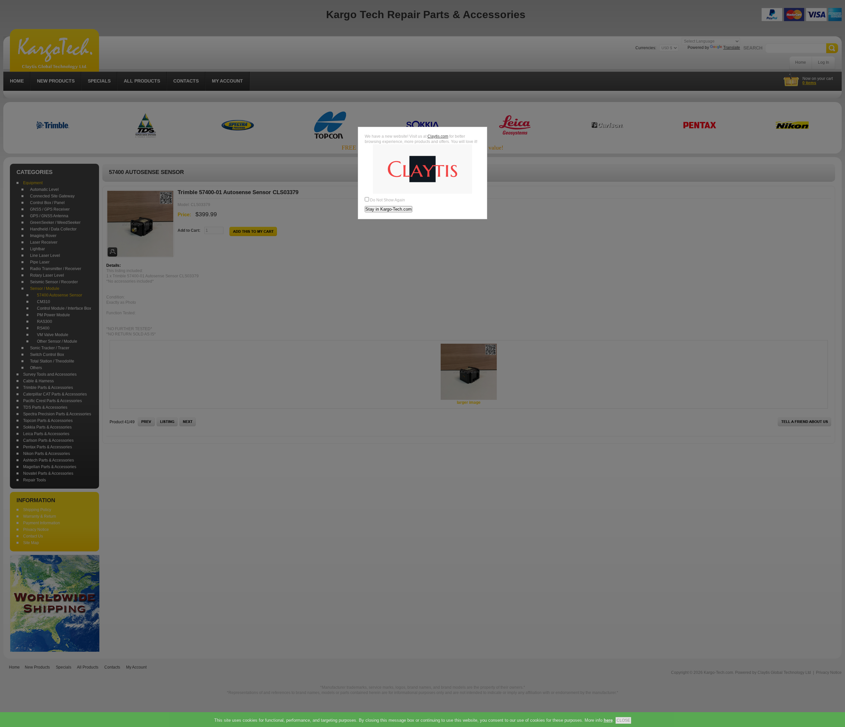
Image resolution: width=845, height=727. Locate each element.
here (608, 720)
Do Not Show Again (387, 200)
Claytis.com (437, 136)
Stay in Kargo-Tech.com (388, 209)
